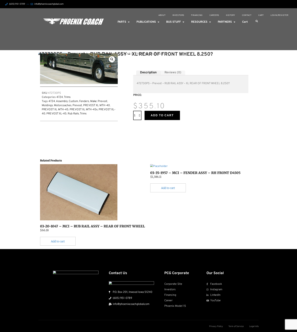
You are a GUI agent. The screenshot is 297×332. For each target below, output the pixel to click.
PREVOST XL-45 (56, 113)
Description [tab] (148, 73)
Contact (246, 15)
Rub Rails (73, 113)
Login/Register (279, 15)
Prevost (77, 105)
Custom (73, 101)
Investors (178, 15)
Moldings (47, 105)
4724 (59, 97)
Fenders (84, 101)
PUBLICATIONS (146, 22)
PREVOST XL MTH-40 (96, 105)
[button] (257, 21)
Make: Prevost (98, 101)
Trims (67, 97)
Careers (214, 15)
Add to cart (162, 115)
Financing (197, 15)
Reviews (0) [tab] (172, 73)
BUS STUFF (173, 22)
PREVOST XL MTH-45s (83, 109)
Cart (261, 15)
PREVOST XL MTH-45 (55, 109)
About (162, 15)
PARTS (122, 22)
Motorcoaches (62, 105)
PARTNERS (225, 22)
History (230, 15)
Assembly (62, 101)
